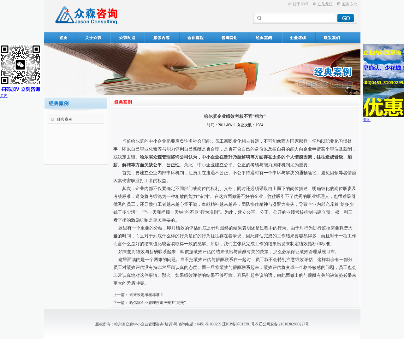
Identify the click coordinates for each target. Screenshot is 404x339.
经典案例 (64, 119)
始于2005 (300, 4)
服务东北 (349, 4)
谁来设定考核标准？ (146, 295)
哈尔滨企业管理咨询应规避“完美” (157, 302)
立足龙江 (325, 4)
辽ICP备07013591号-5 (240, 324)
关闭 (4, 96)
